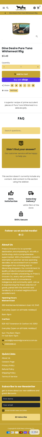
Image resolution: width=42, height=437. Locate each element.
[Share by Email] (29, 85)
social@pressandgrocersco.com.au (19, 340)
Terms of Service (9, 376)
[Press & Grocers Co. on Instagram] (22, 234)
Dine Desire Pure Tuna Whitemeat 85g (23, 13)
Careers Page (8, 361)
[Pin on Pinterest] (20, 85)
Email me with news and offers (16, 410)
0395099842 (9, 344)
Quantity (6, 62)
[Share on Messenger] (33, 85)
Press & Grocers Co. (27, 428)
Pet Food (13, 90)
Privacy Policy (8, 365)
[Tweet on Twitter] (16, 85)
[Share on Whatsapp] (24, 85)
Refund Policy (8, 369)
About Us (6, 358)
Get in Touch (21, 162)
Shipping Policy (9, 373)
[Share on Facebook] (12, 85)
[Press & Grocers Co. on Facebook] (20, 234)
